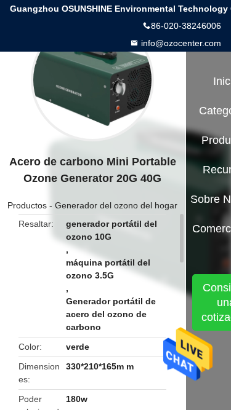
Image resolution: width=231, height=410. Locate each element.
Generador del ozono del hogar (116, 205)
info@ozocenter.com (180, 43)
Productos (27, 205)
